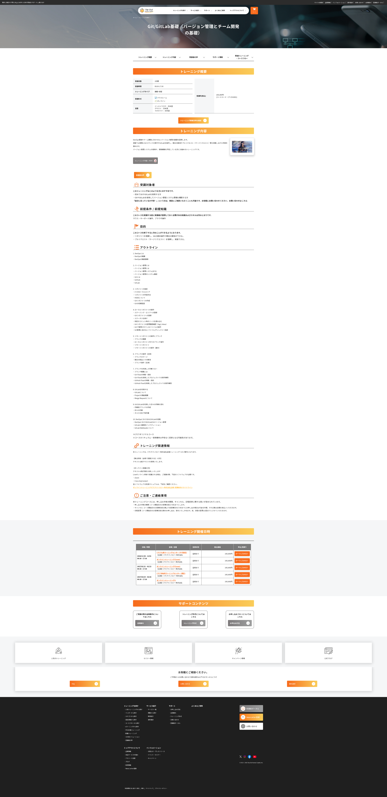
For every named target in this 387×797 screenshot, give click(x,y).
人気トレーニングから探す (133, 709)
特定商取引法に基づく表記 (132, 788)
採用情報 (128, 765)
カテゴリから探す (131, 716)
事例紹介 (151, 716)
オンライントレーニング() (166, 580)
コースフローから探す (132, 723)
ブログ (127, 762)
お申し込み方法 (175, 709)
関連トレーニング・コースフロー (242, 57)
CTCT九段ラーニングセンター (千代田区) (172, 552)
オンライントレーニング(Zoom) (168, 559)
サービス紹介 (151, 706)
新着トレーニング (131, 733)
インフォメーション (339, 3)
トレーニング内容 (169, 57)
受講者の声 (193, 57)
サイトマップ (149, 788)
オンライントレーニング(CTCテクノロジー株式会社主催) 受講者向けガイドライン (162, 487)
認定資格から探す (131, 720)
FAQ (73, 684)
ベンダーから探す (131, 713)
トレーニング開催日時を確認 (190, 120)
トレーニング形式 (190, 623)
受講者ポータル (378, 3)
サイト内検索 (318, 3)
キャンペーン (152, 758)
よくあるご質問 (220, 10)
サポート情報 (218, 57)
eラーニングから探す (132, 727)
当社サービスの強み (131, 755)
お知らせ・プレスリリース (156, 751)
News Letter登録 (130, 768)
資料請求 (350, 3)
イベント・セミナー (154, 755)
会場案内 (368, 3)
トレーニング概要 (145, 57)
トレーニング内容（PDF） (144, 160)
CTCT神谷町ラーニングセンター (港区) (171, 573)
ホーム (135, 17)
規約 (142, 788)
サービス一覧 (152, 709)
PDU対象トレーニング (132, 730)
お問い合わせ (359, 3)
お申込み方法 (235, 623)
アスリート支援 (130, 758)
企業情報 (328, 3)
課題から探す (152, 713)
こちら (244, 200)
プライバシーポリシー (161, 788)
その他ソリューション (132, 737)
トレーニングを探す (144, 17)
